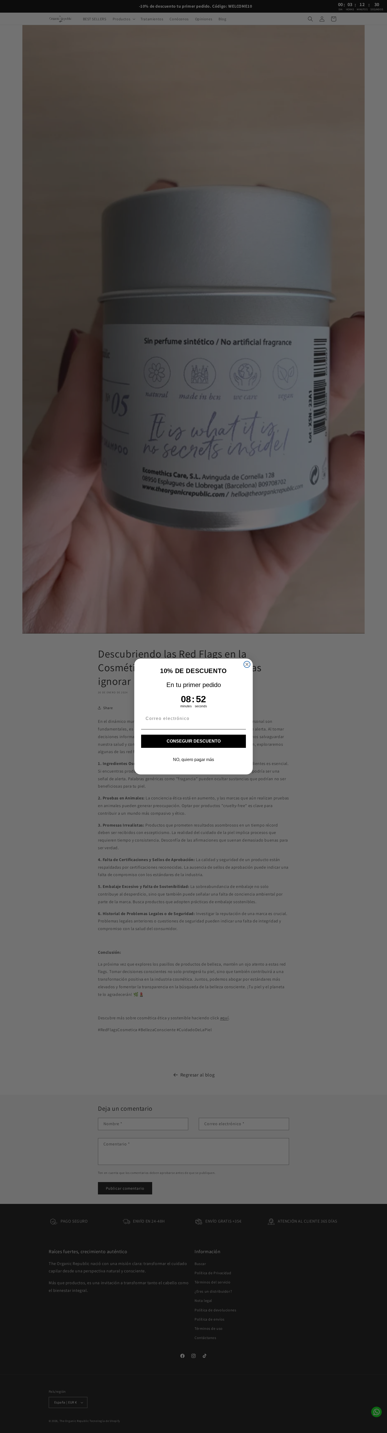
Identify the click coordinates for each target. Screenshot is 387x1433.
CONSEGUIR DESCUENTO (194, 741)
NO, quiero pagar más (193, 759)
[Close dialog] (247, 664)
